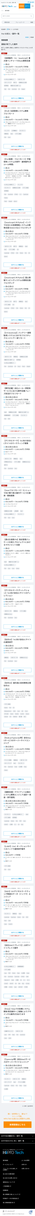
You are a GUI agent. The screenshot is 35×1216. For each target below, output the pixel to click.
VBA (19, 983)
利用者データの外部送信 (10, 1198)
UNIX (14, 711)
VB (15, 983)
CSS (17, 253)
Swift (27, 976)
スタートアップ (7, 82)
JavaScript (14, 89)
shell (9, 920)
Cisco (26, 711)
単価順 (32, 37)
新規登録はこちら (17, 1125)
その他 (25, 987)
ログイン (27, 6)
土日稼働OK (14, 130)
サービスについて (8, 1164)
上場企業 (16, 511)
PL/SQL (27, 983)
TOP (2, 10)
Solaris (11, 713)
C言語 (11, 824)
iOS (10, 716)
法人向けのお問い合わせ (10, 1178)
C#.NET (6, 983)
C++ (20, 194)
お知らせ (24, 1164)
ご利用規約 (6, 1186)
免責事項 (5, 1190)
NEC (25, 716)
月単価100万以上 (8, 461)
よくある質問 (25, 1160)
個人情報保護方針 (8, 1202)
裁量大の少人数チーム (16, 85)
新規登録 (21, 6)
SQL (5, 89)
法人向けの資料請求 (9, 1174)
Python (5, 197)
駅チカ (15, 82)
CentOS (22, 713)
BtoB (26, 246)
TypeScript (25, 194)
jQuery (15, 201)
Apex (15, 987)
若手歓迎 (6, 85)
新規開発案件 (7, 415)
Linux (9, 137)
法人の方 (32, 2)
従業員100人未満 (22, 82)
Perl (9, 89)
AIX (22, 711)
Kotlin (12, 980)
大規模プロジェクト (8, 1031)
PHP (9, 418)
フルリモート (22, 130)
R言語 (5, 987)
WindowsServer (7, 711)
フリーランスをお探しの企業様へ (10, 1169)
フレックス (6, 130)
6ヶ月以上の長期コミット (10, 79)
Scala (16, 766)
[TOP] (9, 6)
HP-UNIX (6, 713)
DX (17, 249)
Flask (5, 201)
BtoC (12, 133)
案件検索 (5, 1160)
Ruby (25, 766)
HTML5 (16, 194)
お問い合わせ (25, 1168)
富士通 (20, 716)
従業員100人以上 (26, 461)
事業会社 (6, 133)
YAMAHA (15, 716)
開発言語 (7, 22)
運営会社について (8, 1182)
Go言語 (20, 766)
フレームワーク (20, 22)
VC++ (28, 980)
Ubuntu (27, 713)
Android (6, 716)
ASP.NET (20, 987)
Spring (17, 568)
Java (16, 468)
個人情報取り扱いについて (11, 1194)
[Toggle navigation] (32, 6)
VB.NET (6, 824)
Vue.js (19, 366)
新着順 (27, 37)
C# (19, 89)
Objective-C (7, 980)
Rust (5, 920)
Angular (23, 89)
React (23, 366)
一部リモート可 (21, 79)
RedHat (16, 713)
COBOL (10, 987)
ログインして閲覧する (17, 98)
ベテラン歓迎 (18, 133)
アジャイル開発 (7, 760)
